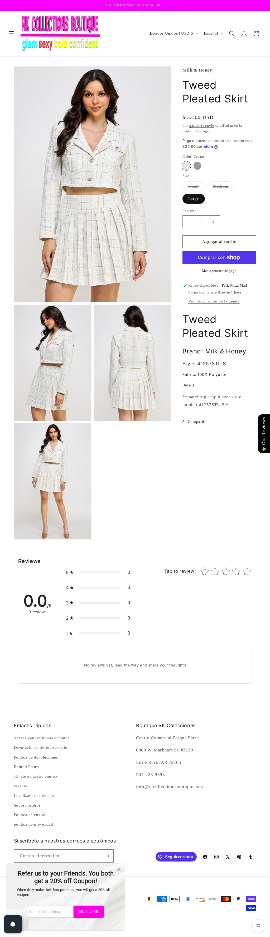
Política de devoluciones (36, 757)
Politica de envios (30, 815)
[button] (12, 33)
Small (196, 187)
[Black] (197, 165)
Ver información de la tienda (214, 301)
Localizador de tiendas (34, 795)
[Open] (13, 924)
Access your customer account (41, 738)
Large (193, 199)
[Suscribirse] (107, 855)
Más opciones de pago (219, 271)
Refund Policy (27, 767)
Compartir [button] (197, 421)
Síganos (21, 786)
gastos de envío (201, 125)
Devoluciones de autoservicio (41, 747)
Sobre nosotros (27, 805)
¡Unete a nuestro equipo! (36, 776)
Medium (223, 187)
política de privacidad (33, 824)
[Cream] (186, 165)
